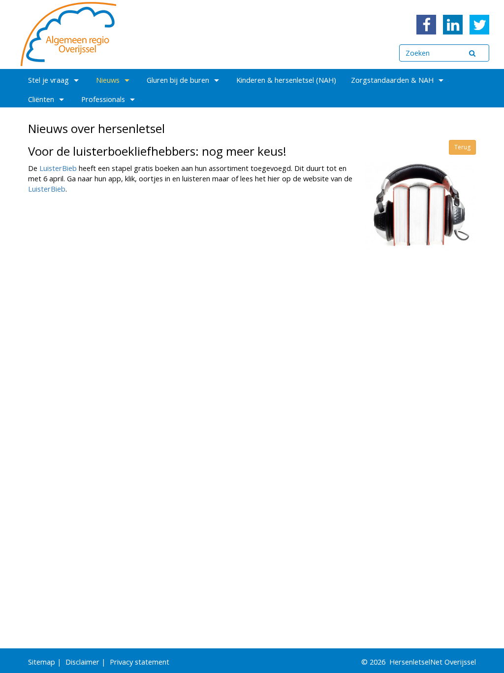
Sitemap (41, 662)
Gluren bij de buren (178, 80)
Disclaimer (82, 662)
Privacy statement (139, 662)
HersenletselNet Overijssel (432, 662)
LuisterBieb (59, 168)
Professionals (103, 99)
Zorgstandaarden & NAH (392, 80)
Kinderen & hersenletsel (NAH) (286, 80)
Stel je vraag (48, 80)
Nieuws (108, 80)
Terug (462, 147)
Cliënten (41, 99)
